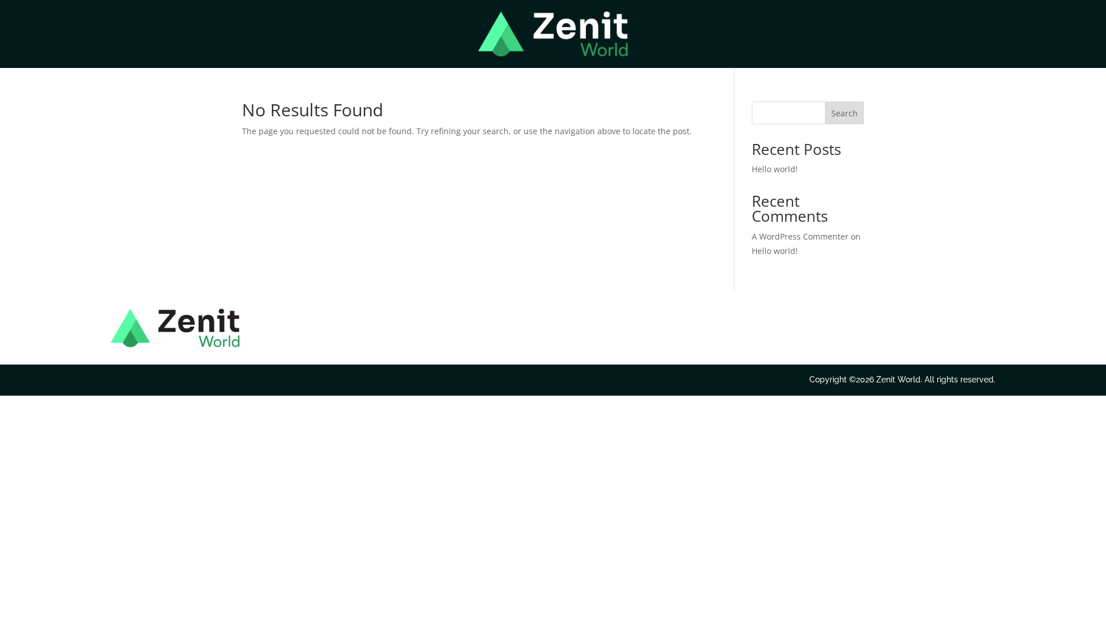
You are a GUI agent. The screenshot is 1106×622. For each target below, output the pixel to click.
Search (844, 113)
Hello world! (775, 169)
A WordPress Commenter (800, 236)
